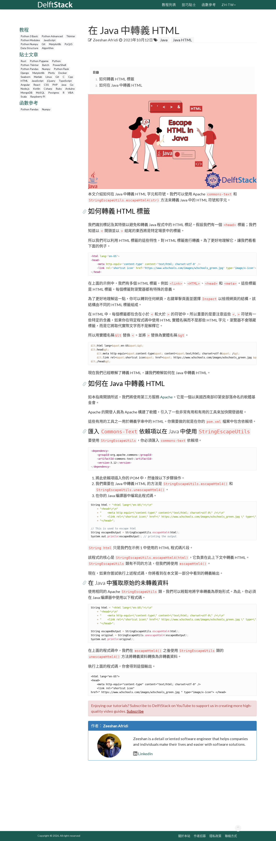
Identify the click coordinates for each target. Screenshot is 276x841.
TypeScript (65, 80)
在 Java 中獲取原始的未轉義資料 (128, 582)
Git (43, 44)
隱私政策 (215, 836)
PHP (55, 84)
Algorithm (48, 48)
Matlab (38, 76)
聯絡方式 (231, 836)
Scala (24, 96)
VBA (70, 92)
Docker (62, 72)
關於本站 (184, 836)
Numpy (46, 68)
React (36, 84)
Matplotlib (55, 44)
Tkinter (70, 36)
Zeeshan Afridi (105, 40)
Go (71, 84)
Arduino (70, 88)
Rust (23, 61)
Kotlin (36, 88)
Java (63, 84)
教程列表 (169, 5)
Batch (45, 65)
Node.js (25, 88)
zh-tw (228, 5)
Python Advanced (52, 36)
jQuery (51, 80)
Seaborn (25, 76)
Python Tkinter (30, 65)
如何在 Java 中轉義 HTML (120, 85)
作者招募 (200, 836)
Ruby (59, 88)
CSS (46, 84)
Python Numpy (29, 44)
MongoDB (26, 92)
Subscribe (135, 711)
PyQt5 (68, 44)
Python (56, 61)
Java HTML (182, 40)
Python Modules (30, 40)
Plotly (51, 72)
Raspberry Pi (37, 96)
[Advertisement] (49, 169)
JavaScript (50, 40)
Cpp (70, 76)
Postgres (53, 92)
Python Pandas (29, 68)
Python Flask (61, 68)
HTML (24, 80)
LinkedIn (145, 753)
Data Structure (29, 48)
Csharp (48, 88)
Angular (25, 84)
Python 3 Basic (29, 36)
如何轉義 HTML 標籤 (116, 79)
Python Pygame (39, 61)
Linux (49, 76)
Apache (166, 397)
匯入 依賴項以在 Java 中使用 (169, 431)
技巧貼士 (189, 5)
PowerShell (59, 65)
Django (25, 72)
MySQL (40, 92)
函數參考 (209, 5)
